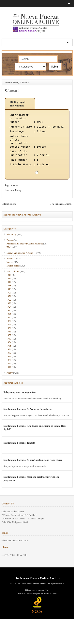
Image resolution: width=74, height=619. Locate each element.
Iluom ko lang (9, 203)
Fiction (10, 258)
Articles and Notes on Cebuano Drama (25, 243)
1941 (9, 366)
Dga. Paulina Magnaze (60, 203)
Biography (11, 234)
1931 (9, 331)
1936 (9, 349)
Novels (10, 262)
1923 (9, 303)
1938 (9, 356)
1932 (9, 335)
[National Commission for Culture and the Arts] (37, 612)
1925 (9, 310)
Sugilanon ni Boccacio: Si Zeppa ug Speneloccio (28, 409)
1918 (9, 285)
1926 (9, 313)
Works (10, 247)
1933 (9, 338)
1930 (9, 327)
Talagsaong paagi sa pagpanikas (20, 392)
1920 (9, 292)
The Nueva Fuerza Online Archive (37, 578)
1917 (9, 281)
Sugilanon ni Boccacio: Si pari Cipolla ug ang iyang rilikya (33, 460)
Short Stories (13, 265)
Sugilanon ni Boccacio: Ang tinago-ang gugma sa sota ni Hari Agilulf (35, 427)
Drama (10, 239)
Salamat (14, 185)
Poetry (16, 82)
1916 (9, 278)
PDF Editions (13, 271)
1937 (9, 352)
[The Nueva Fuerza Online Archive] (37, 31)
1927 (9, 317)
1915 (9, 274)
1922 (9, 299)
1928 (9, 320)
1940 (9, 363)
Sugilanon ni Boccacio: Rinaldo (19, 442)
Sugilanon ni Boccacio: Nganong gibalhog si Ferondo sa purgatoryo (31, 478)
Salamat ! (12, 90)
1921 (9, 296)
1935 (9, 345)
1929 (9, 324)
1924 (9, 306)
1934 (9, 342)
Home (7, 82)
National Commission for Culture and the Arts (37, 593)
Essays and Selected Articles (20, 252)
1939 (9, 359)
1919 (9, 289)
